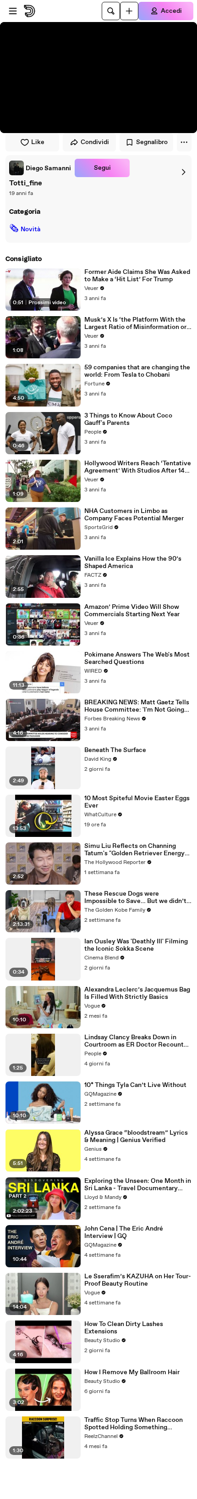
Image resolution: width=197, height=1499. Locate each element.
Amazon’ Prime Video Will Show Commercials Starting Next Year (132, 610)
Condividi (95, 142)
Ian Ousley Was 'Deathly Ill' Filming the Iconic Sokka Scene (136, 945)
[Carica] (129, 11)
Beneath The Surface (115, 750)
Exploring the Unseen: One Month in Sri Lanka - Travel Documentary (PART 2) (137, 1184)
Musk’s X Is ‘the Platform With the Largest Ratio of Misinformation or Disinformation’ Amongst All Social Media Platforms (136, 323)
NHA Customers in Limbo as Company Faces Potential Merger (134, 514)
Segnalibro (152, 142)
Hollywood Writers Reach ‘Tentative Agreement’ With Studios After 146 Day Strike (137, 467)
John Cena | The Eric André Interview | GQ (123, 1232)
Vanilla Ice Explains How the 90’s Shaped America (132, 562)
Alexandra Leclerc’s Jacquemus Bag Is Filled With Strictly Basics (137, 993)
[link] (40, 168)
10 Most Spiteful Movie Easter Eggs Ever (137, 802)
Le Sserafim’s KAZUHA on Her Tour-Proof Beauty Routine (137, 1280)
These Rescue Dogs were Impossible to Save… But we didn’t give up (135, 897)
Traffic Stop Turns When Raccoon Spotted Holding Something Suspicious (133, 1423)
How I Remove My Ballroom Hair (132, 1372)
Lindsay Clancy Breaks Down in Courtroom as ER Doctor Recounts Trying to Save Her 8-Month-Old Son (135, 1041)
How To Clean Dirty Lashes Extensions (123, 1328)
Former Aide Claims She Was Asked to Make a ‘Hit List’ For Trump (137, 275)
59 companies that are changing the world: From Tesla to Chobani (137, 371)
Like (37, 142)
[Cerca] (111, 11)
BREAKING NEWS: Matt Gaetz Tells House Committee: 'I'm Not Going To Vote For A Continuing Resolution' (136, 706)
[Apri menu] (12, 11)
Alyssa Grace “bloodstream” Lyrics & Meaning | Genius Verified (136, 1136)
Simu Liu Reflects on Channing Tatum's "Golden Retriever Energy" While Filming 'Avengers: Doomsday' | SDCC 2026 (135, 849)
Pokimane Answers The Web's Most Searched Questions (137, 658)
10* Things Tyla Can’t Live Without (135, 1085)
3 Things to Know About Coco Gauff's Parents (128, 419)
